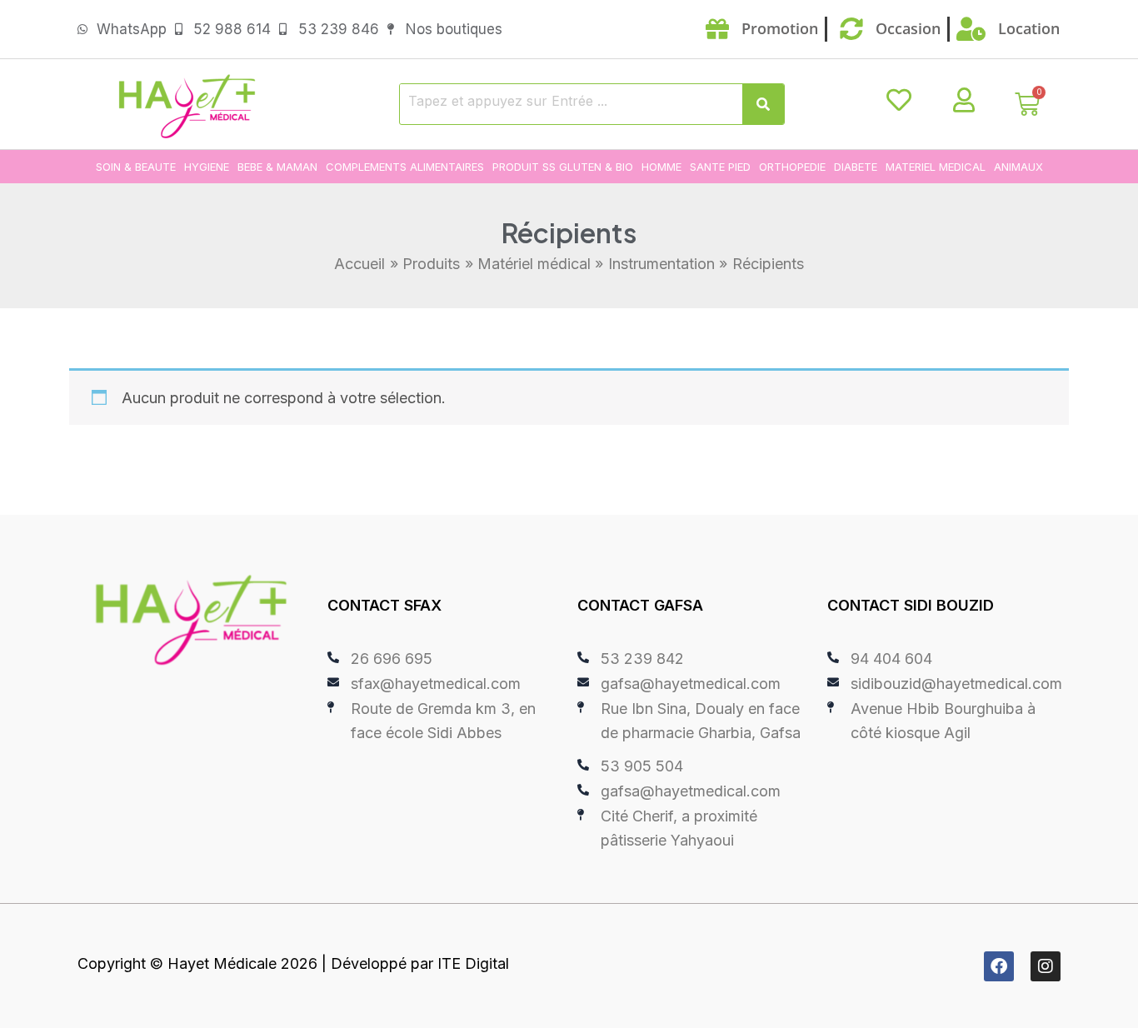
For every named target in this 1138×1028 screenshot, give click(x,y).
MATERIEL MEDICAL (936, 166)
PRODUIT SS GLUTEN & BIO (562, 166)
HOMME (661, 166)
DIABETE (855, 166)
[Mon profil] (963, 99)
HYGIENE (206, 166)
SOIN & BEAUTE (136, 166)
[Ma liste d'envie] (898, 99)
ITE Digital (473, 963)
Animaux (1018, 166)
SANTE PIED (720, 166)
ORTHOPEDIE (792, 166)
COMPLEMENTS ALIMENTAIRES (405, 166)
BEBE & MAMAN (277, 166)
